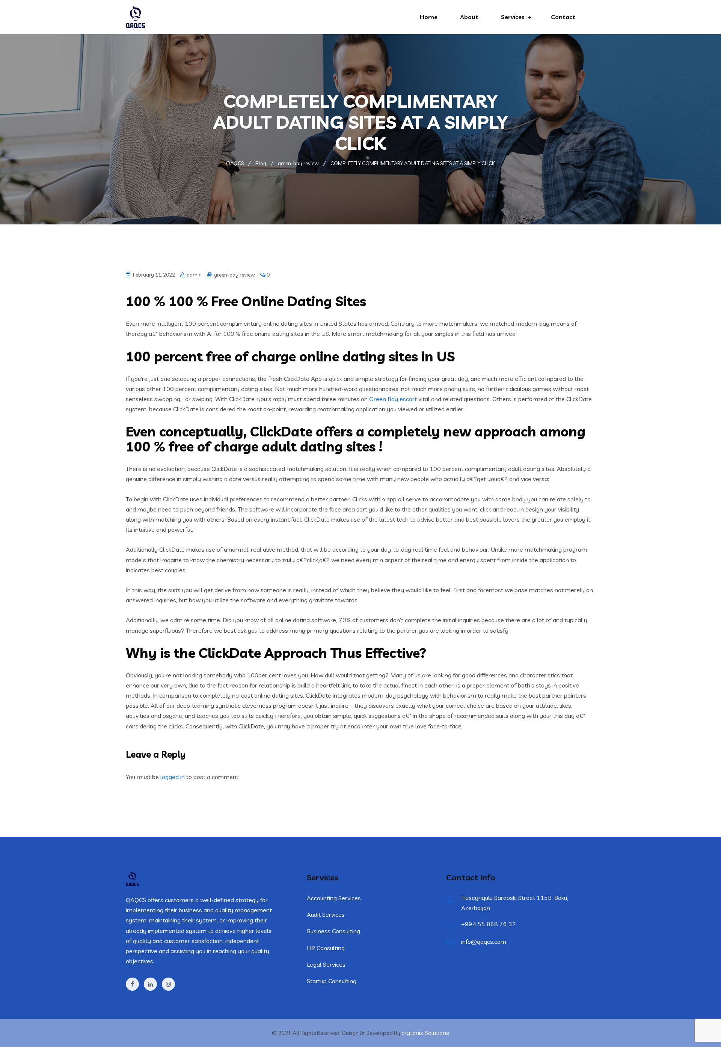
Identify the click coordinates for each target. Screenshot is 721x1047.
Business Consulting (333, 931)
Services (513, 17)
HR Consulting (326, 948)
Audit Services (326, 914)
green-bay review (234, 274)
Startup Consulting (331, 981)
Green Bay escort (393, 399)
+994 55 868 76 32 (488, 924)
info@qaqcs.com (483, 941)
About (469, 17)
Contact (563, 17)
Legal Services (326, 964)
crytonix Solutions (425, 1032)
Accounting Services (334, 898)
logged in (172, 777)
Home (428, 17)
